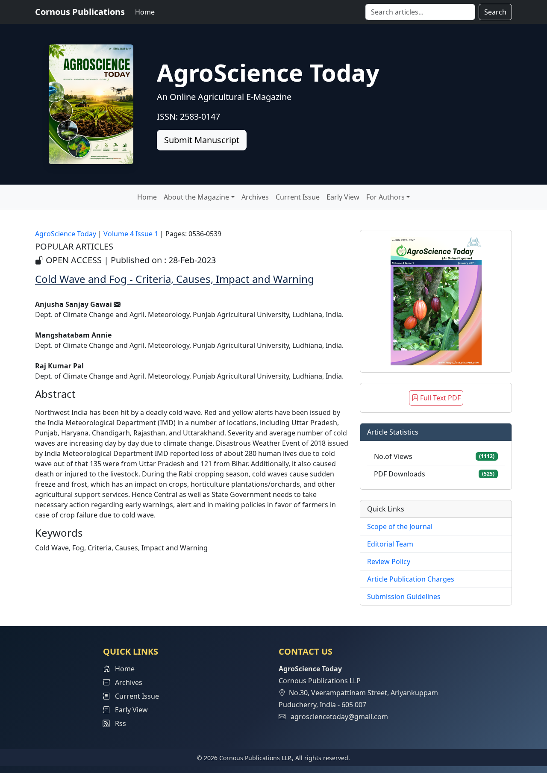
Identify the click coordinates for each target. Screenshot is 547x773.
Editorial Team (390, 544)
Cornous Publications (80, 12)
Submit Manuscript (201, 140)
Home (145, 12)
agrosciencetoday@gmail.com (339, 716)
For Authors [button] (385, 197)
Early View (342, 197)
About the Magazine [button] (196, 197)
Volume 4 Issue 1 (130, 233)
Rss (118, 723)
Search (495, 12)
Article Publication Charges (410, 579)
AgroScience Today (65, 233)
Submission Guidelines (404, 596)
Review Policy (388, 561)
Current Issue (298, 197)
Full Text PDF (439, 398)
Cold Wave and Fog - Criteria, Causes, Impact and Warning (174, 279)
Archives (255, 197)
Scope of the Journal (399, 526)
